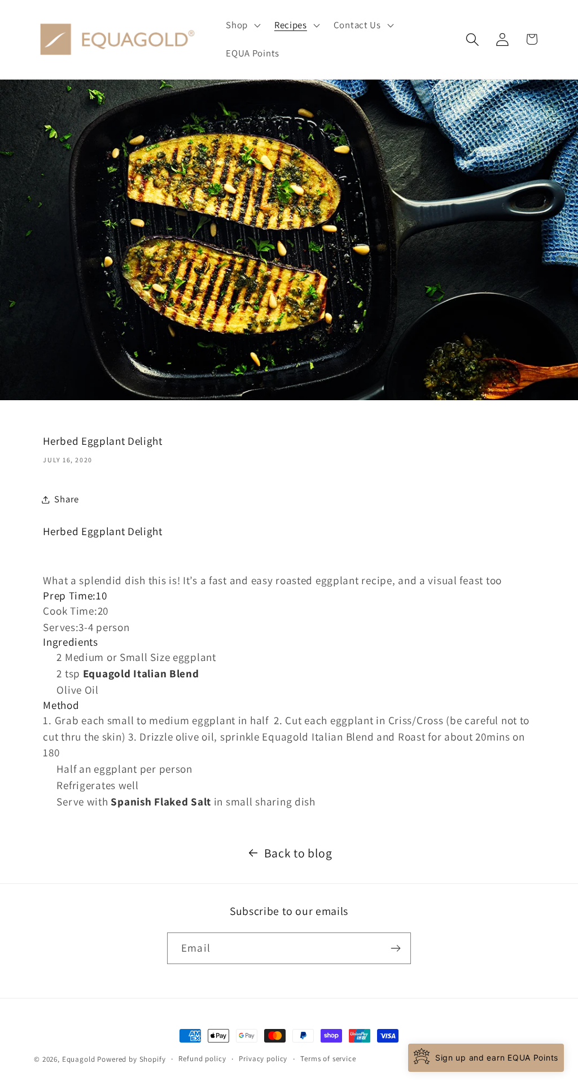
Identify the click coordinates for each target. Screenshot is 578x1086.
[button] (242, 25)
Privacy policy (263, 1058)
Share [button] (66, 499)
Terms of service (328, 1058)
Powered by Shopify (131, 1059)
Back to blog (298, 853)
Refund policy (202, 1058)
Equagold (78, 1059)
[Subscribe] (395, 948)
